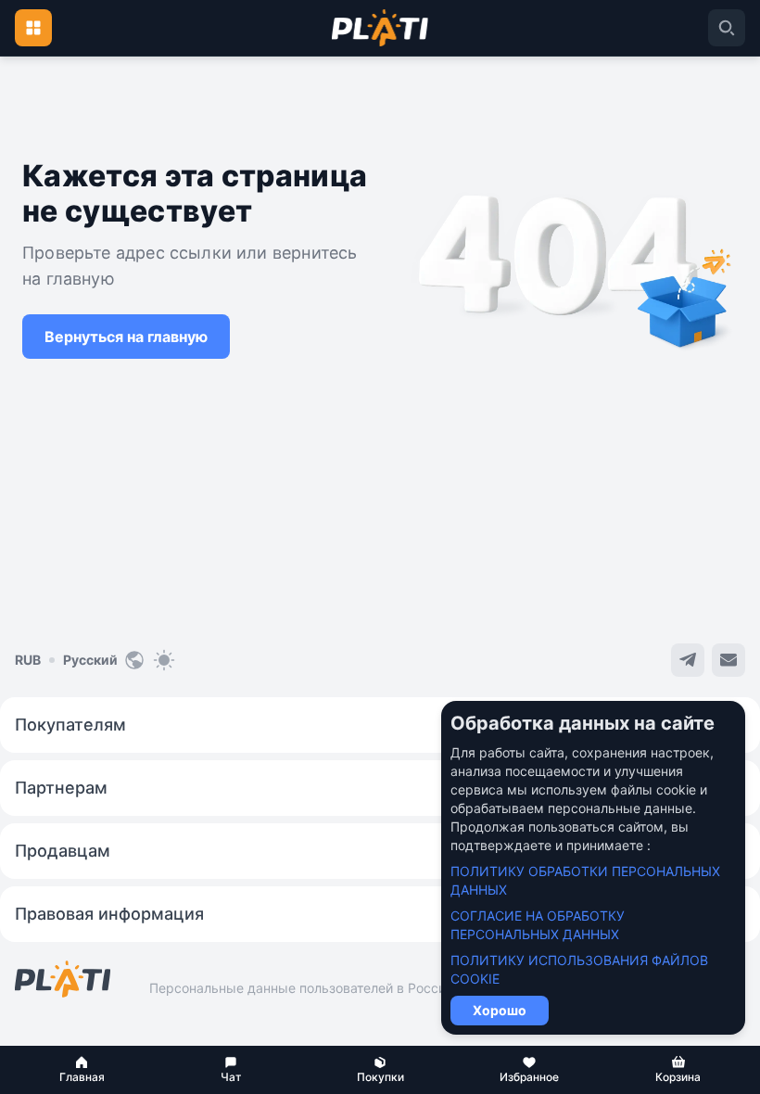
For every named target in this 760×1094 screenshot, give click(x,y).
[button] (82, 1069)
